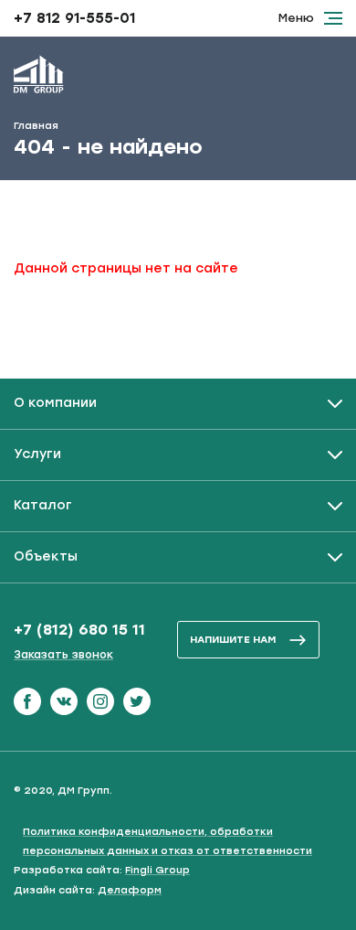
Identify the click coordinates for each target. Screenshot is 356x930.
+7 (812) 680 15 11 (79, 629)
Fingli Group (157, 870)
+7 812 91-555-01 (74, 18)
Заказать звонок (63, 654)
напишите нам (233, 640)
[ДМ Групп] (39, 78)
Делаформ (130, 890)
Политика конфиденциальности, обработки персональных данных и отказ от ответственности (167, 841)
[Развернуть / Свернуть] (178, 404)
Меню (296, 18)
